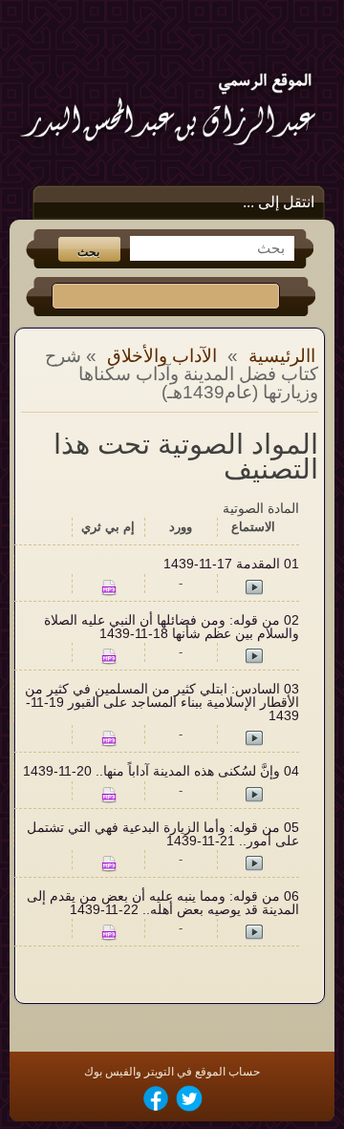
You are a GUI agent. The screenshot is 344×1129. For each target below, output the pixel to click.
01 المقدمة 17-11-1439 (231, 564)
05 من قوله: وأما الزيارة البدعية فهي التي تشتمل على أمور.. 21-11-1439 (163, 834)
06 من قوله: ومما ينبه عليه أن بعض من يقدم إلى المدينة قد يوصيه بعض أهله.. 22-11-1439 (163, 903)
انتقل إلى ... (278, 202)
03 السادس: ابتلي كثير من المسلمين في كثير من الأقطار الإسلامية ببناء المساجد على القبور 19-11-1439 (162, 702)
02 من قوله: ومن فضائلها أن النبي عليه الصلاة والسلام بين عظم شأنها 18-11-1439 (171, 627)
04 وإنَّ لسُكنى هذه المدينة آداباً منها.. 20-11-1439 (161, 771)
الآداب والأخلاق (162, 356)
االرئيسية (281, 356)
